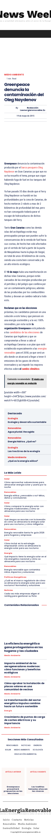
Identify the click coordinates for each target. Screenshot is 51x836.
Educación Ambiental (28, 467)
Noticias (8, 590)
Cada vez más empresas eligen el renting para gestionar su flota (21, 594)
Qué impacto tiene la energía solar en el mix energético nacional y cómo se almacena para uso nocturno (25, 559)
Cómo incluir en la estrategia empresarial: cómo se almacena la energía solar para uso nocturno (22, 546)
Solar (7, 503)
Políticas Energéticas (17, 472)
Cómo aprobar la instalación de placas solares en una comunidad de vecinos (24, 686)
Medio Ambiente (14, 75)
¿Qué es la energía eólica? (23, 460)
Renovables (14, 428)
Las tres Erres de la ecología (24, 451)
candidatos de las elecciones (25, 332)
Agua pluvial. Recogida (21, 431)
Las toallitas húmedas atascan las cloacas (37, 789)
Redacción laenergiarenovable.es (32, 109)
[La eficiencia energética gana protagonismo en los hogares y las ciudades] (25, 624)
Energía (8, 553)
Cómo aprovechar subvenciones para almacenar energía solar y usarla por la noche (25, 485)
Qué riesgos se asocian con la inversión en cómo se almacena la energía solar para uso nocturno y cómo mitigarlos (24, 522)
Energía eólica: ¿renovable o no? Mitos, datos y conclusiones (24, 496)
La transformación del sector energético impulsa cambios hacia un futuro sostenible (22, 703)
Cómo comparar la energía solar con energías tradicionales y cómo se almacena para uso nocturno (24, 508)
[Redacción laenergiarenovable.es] (10, 109)
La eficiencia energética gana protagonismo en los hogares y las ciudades (23, 647)
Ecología (13, 418)
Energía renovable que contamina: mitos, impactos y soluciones (22, 570)
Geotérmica (15, 469)
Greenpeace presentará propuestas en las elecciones (13, 790)
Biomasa (32, 464)
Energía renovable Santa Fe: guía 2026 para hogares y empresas (24, 533)
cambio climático (30, 368)
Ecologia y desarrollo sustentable (27, 422)
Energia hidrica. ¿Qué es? (22, 441)
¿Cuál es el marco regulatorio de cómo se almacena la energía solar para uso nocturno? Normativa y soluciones (24, 583)
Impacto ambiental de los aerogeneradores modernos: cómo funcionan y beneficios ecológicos (22, 668)
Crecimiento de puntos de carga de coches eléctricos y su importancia (24, 720)
